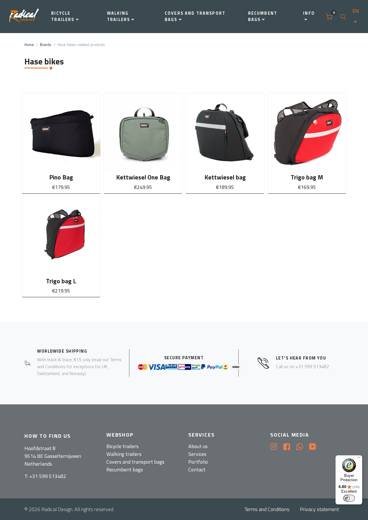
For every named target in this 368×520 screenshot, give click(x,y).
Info (309, 13)
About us (198, 446)
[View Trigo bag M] (307, 143)
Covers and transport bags (195, 16)
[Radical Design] (24, 16)
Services (197, 454)
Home (29, 44)
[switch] (349, 498)
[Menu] (358, 458)
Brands (45, 44)
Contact (196, 469)
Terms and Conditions (267, 509)
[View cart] (329, 16)
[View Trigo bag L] (61, 247)
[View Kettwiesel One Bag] (143, 143)
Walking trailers (118, 16)
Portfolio (198, 462)
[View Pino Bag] (61, 143)
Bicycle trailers (62, 16)
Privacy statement (319, 509)
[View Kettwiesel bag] (225, 143)
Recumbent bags (262, 16)
